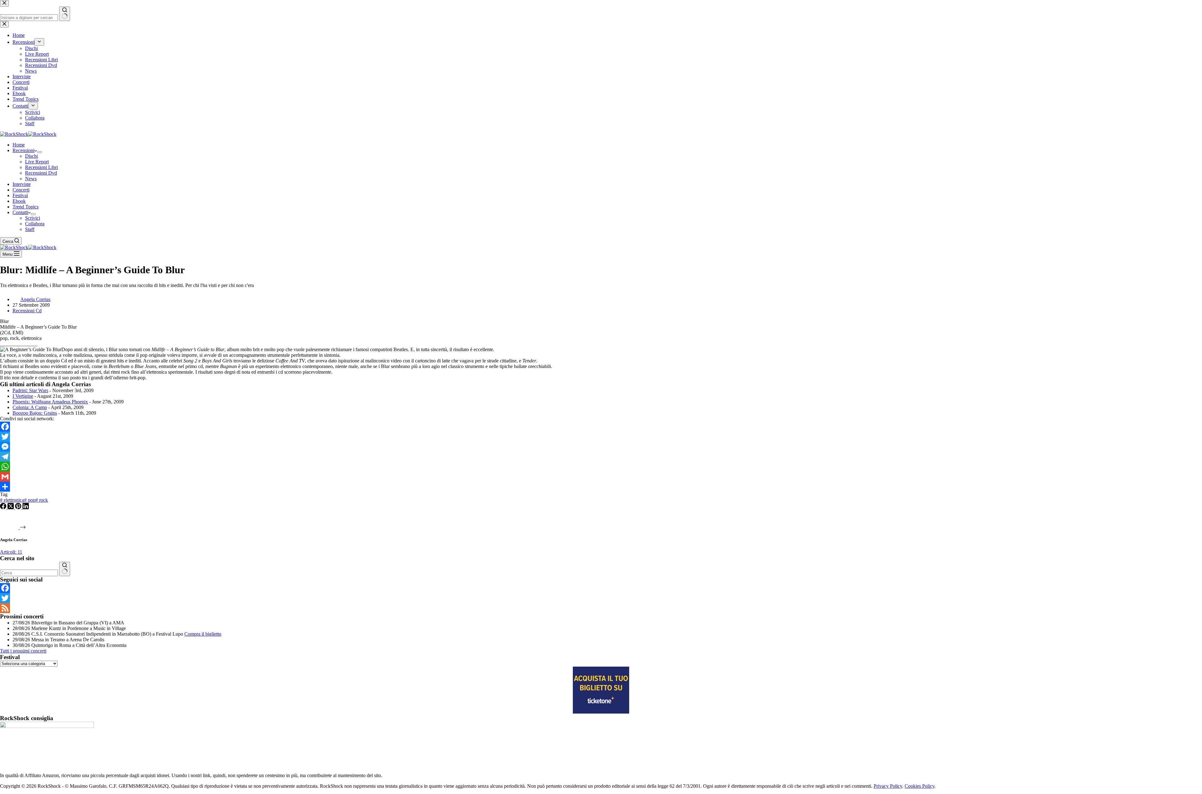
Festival (20, 195)
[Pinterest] (19, 507)
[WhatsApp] (601, 467)
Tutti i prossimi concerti (23, 650)
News (31, 178)
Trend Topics (26, 206)
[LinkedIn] (26, 507)
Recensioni (23, 150)
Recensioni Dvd (41, 173)
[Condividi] (601, 487)
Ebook (19, 201)
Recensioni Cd (27, 310)
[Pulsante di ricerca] (64, 569)
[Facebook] (601, 427)
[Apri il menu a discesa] (39, 152)
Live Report (37, 161)
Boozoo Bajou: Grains (35, 413)
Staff (29, 229)
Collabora (34, 223)
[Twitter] (601, 437)
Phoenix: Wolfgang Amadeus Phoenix (50, 401)
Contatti (20, 212)
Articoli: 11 (11, 552)
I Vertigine (23, 396)
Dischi (31, 156)
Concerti (21, 189)
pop (29, 500)
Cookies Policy (919, 786)
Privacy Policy (888, 786)
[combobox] (29, 573)
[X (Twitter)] (11, 507)
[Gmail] (601, 477)
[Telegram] (601, 457)
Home (19, 144)
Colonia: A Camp (30, 407)
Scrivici (32, 218)
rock (41, 500)
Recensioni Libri (41, 167)
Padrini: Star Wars (30, 390)
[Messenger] (601, 447)
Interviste (22, 184)
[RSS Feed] (601, 608)
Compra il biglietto (202, 634)
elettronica (12, 500)
